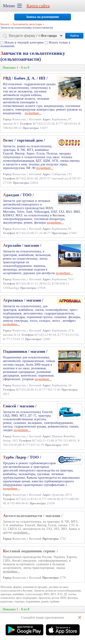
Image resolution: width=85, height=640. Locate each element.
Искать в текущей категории (24, 42)
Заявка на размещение (42, 17)
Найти (74, 35)
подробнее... (33, 113)
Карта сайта (38, 5)
